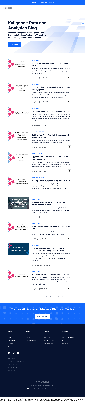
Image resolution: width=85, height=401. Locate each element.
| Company (38, 60)
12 (34, 296)
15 (46, 296)
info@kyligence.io (12, 370)
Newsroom (64, 346)
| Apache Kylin (39, 132)
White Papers (65, 343)
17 (54, 296)
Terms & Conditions (42, 388)
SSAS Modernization (48, 343)
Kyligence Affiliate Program (68, 337)
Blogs (63, 340)
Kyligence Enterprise (31, 340)
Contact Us (10, 337)
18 (58, 296)
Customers (10, 343)
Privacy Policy (53, 388)
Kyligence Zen (29, 337)
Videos (63, 350)
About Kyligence (12, 340)
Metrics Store (47, 337)
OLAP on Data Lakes (49, 340)
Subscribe (14, 44)
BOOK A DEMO (42, 316)
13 (38, 296)
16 (50, 296)
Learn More (51, 2)
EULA (53, 385)
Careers (10, 346)
